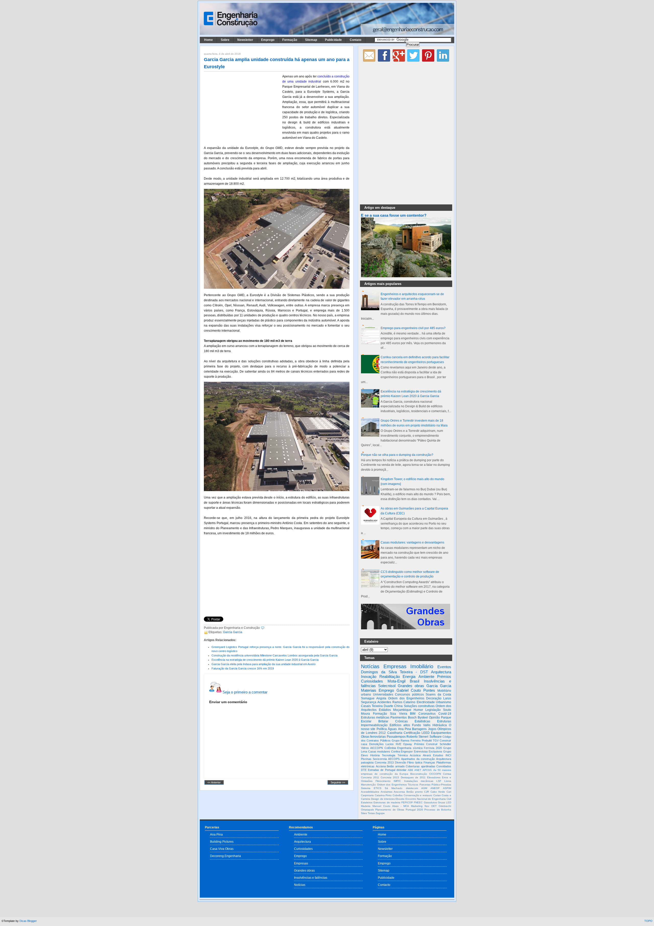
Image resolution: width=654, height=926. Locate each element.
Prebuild (427, 740)
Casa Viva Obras (221, 848)
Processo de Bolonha (437, 809)
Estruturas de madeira (386, 802)
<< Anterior (214, 782)
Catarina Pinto (383, 795)
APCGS (427, 770)
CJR (426, 791)
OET (434, 806)
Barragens (419, 729)
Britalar (383, 721)
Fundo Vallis (421, 725)
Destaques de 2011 (413, 777)
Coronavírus (427, 713)
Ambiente (426, 676)
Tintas (371, 813)
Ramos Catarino (403, 702)
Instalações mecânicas (418, 781)
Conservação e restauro (418, 795)
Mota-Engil (396, 681)
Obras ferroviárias (373, 736)
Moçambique (402, 710)
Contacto (384, 884)
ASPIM (447, 788)
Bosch (412, 717)
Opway (407, 744)
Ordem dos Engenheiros (406, 698)
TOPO (648, 920)
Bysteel (423, 717)
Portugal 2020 (414, 809)
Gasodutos (430, 802)
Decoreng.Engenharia (225, 856)
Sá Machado (393, 788)
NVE (398, 744)
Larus (447, 698)
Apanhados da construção (418, 758)
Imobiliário (421, 666)
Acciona (381, 766)
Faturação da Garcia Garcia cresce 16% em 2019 (243, 668)
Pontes (429, 690)
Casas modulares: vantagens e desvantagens (412, 542)
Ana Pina (404, 729)
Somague (368, 698)
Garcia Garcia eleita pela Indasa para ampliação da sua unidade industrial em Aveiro (264, 664)
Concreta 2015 (390, 777)
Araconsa (399, 791)
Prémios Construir (426, 744)
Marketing (417, 806)
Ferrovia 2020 (433, 747)
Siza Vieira (398, 713)
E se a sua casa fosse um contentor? (393, 215)
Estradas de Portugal (381, 769)
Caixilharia (394, 733)
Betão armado (396, 766)
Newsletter (245, 40)
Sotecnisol (386, 686)
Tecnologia (388, 755)
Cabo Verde (437, 791)
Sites (364, 813)
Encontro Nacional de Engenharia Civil (428, 798)
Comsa (447, 773)
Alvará (427, 755)
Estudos (438, 755)
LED (448, 802)
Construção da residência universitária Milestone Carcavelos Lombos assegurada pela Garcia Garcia (274, 655)
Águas (392, 729)
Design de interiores (383, 798)
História (375, 755)
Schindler (445, 744)
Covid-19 (444, 713)
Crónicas (401, 721)
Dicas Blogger (28, 920)
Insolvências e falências (310, 877)
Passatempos (396, 736)
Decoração (433, 698)
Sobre (225, 40)
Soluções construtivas (419, 706)
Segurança (368, 702)
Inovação (368, 676)
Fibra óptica (414, 762)
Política (382, 729)
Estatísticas (422, 721)
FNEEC (418, 802)
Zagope (380, 813)
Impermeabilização (374, 725)
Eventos (444, 667)
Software (435, 736)
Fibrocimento (383, 781)
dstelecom (412, 788)
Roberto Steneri (417, 736)
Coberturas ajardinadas (420, 766)
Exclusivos (435, 751)
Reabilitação (389, 676)
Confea (395, 751)
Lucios (390, 744)
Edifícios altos (400, 725)
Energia (409, 676)
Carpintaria (367, 795)
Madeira (365, 806)
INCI (448, 755)
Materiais (368, 690)
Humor (418, 710)
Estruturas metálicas (375, 717)
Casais (366, 706)
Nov (427, 806)
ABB (410, 770)
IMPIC (397, 781)
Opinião (434, 717)
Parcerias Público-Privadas (435, 784)
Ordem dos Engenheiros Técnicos (397, 784)
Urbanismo (443, 702)
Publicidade (333, 40)
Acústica (415, 755)
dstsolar (401, 769)
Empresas (394, 666)
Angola (381, 698)
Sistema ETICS (371, 788)
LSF (438, 781)
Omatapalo (367, 809)
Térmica (403, 755)
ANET (417, 770)
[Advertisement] (242, 108)
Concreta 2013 (384, 762)
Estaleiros (366, 802)
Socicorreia (380, 758)
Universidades (383, 694)
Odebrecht (445, 806)
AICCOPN (376, 747)
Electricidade (426, 702)
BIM (412, 713)
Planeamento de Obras (389, 809)
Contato (355, 40)
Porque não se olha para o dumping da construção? (397, 455)
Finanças (429, 762)
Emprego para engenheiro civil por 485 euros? (413, 328)
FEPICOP (407, 802)
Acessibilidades (370, 791)
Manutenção (368, 784)
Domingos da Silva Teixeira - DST (394, 672)
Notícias (370, 666)
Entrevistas (421, 751)
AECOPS (394, 758)
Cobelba (398, 795)
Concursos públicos (409, 694)
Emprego (267, 40)
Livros (447, 781)
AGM (424, 788)
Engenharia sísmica (409, 747)
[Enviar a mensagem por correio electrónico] (265, 628)
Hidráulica (440, 725)
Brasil (414, 681)
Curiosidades (372, 681)
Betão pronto (414, 791)
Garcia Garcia (232, 632)
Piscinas (366, 758)
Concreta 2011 (370, 777)
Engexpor (407, 751)
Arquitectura (441, 672)
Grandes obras (411, 686)
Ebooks (399, 798)
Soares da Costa (438, 694)
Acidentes (384, 702)
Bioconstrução (418, 773)
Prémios (444, 676)
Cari (449, 791)
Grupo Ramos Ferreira (406, 740)
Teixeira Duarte (382, 706)
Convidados (443, 766)
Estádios (385, 710)
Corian (437, 795)
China (398, 706)
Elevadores (433, 777)
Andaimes (386, 791)
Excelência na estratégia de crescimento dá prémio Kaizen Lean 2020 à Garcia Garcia (265, 659)
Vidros (365, 747)
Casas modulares (379, 751)
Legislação (433, 710)
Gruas (441, 802)
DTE (364, 769)
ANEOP (435, 788)
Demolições (376, 744)
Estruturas (444, 721)
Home (208, 40)
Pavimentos (398, 717)
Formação (289, 40)
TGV (436, 740)
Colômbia (390, 747)
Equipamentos (441, 733)
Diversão (400, 762)
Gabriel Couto (408, 690)
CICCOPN (435, 773)
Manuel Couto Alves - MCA (390, 806)
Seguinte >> (338, 782)
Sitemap (311, 40)
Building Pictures (221, 841)
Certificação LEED (417, 733)
